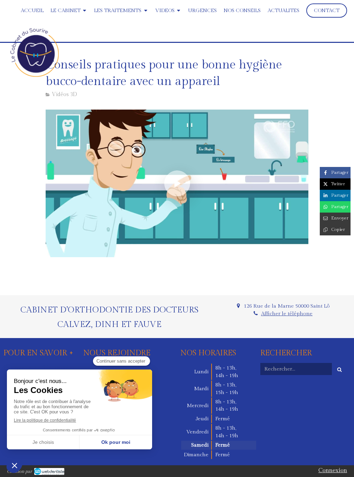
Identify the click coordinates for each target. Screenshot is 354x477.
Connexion (332, 470)
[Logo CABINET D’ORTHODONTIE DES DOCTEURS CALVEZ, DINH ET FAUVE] (34, 75)
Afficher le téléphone (287, 314)
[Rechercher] (339, 369)
